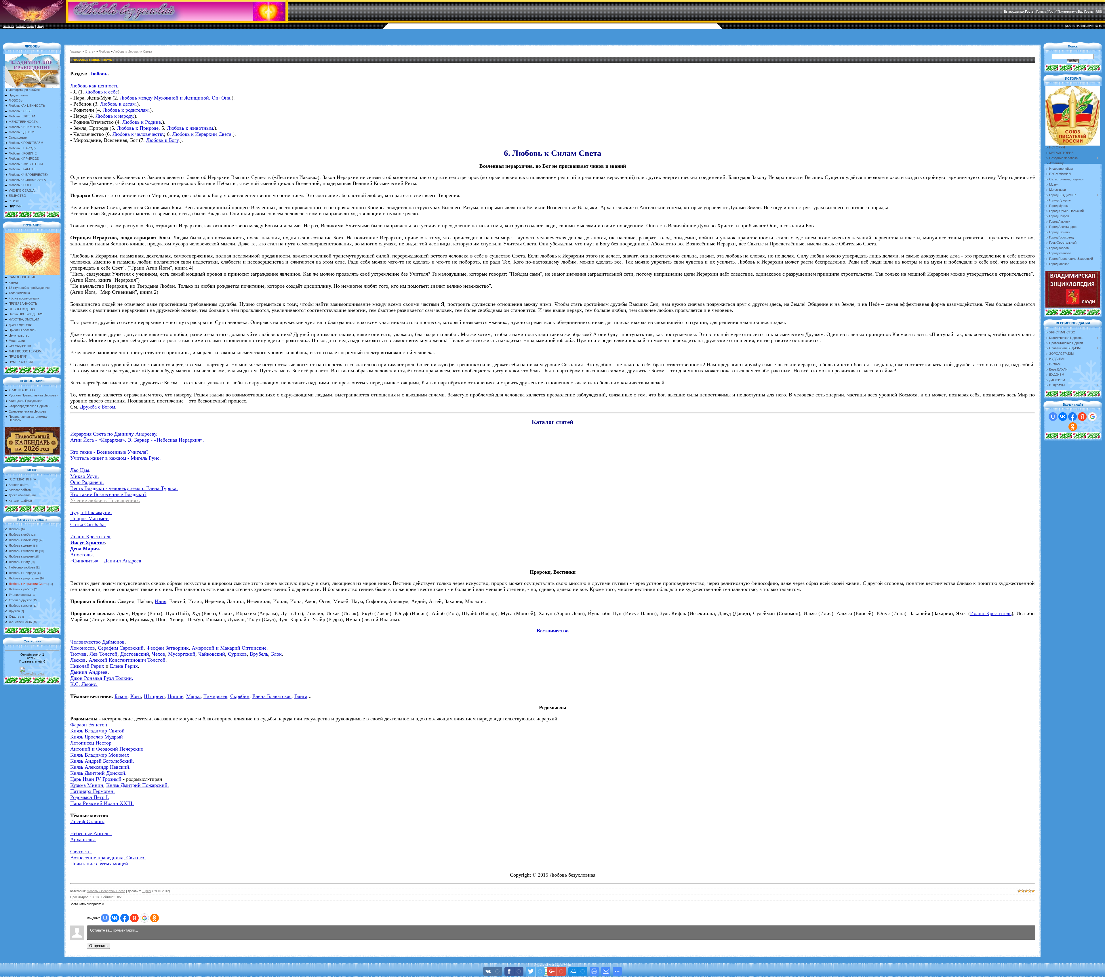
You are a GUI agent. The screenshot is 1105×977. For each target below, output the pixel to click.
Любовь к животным (23, 551)
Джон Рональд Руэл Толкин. (101, 678)
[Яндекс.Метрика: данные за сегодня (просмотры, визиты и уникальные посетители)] (32, 671)
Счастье (15, 616)
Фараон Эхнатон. (89, 725)
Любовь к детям (20, 545)
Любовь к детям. (118, 104)
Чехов (158, 654)
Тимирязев (215, 696)
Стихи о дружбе (20, 600)
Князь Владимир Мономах (99, 755)
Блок (276, 654)
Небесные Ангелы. (91, 833)
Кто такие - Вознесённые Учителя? (109, 452)
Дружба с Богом (97, 407)
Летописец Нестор (90, 743)
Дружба (14, 611)
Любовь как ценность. (95, 86)
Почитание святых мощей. (99, 864)
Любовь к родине (21, 556)
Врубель (259, 654)
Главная (8, 26)
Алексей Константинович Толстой (127, 660)
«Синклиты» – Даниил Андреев (105, 561)
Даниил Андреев (89, 672)
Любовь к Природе (22, 573)
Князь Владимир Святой (97, 731)
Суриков (237, 654)
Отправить (98, 946)
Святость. (81, 851)
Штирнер (154, 696)
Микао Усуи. (84, 476)
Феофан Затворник (167, 648)
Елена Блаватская (272, 696)
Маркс (193, 696)
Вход (40, 26)
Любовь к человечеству (138, 134)
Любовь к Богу (19, 562)
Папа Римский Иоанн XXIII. (102, 803)
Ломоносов (82, 648)
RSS (1099, 11)
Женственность (20, 622)
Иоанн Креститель (90, 536)
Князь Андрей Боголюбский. (102, 761)
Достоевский (134, 654)
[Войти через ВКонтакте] (114, 918)
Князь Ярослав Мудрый (96, 737)
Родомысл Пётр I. (89, 797)
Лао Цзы (79, 470)
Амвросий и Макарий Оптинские (229, 648)
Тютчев (78, 654)
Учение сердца (20, 594)
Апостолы (81, 555)
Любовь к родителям (24, 578)
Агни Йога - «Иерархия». (98, 440)
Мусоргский (181, 654)
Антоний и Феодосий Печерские (106, 749)
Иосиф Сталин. (87, 821)
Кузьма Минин (86, 785)
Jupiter (146, 891)
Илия (160, 601)
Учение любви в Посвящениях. (105, 500)
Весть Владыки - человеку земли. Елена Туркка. (124, 488)
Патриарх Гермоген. (92, 791)
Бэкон (121, 696)
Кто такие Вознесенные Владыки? (108, 494)
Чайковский (211, 654)
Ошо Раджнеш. (87, 482)
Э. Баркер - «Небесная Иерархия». (166, 440)
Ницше (175, 696)
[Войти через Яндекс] (134, 918)
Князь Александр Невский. (100, 767)
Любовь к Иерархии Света (28, 583)
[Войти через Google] (144, 918)
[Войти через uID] (105, 918)
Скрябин (239, 696)
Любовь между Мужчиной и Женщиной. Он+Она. (176, 98)
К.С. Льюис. (84, 684)
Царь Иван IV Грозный (95, 779)
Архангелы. (83, 839)
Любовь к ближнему (23, 540)
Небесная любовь (22, 567)
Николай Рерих (87, 666)
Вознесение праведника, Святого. (108, 857)
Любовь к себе (19, 534)
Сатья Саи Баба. (88, 524)
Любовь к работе (21, 589)
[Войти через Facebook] (124, 918)
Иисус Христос (87, 542)
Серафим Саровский (121, 648)
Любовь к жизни (20, 605)
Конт (135, 696)
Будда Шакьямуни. (91, 512)
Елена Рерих (124, 666)
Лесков (78, 660)
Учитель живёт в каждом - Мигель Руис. (115, 458)
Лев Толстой (103, 654)
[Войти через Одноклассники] (154, 918)
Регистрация (25, 26)
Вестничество (553, 630)
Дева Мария (84, 549)
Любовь (14, 529)
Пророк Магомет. (89, 518)
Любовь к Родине (141, 122)
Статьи (90, 51)
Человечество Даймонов (97, 642)
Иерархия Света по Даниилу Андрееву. (113, 434)
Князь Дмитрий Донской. (98, 773)
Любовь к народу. (115, 116)
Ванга (300, 696)
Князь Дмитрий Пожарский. (137, 785)
